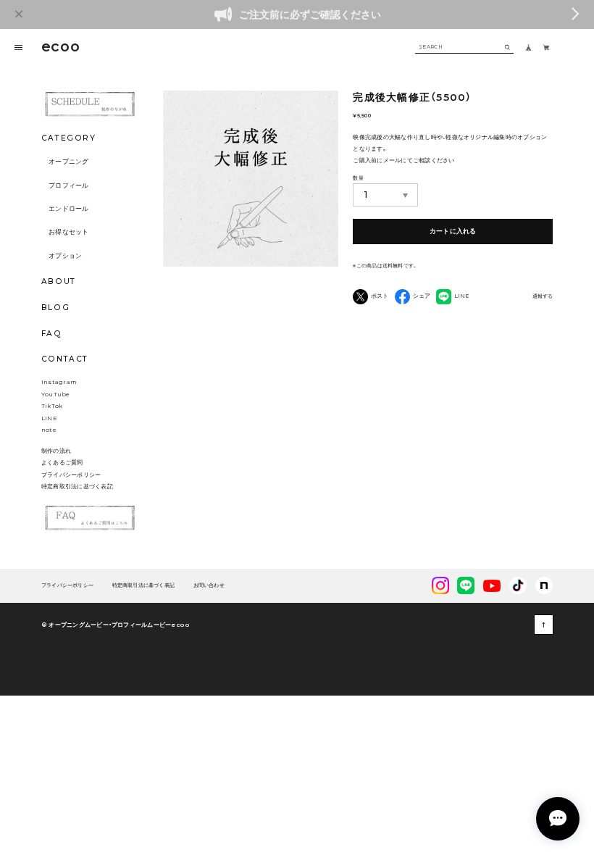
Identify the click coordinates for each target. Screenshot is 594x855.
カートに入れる (453, 231)
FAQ (51, 334)
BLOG (55, 307)
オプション (65, 255)
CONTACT (64, 359)
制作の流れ (56, 450)
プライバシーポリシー (71, 474)
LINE (49, 418)
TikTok (51, 405)
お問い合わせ (209, 585)
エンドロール (69, 208)
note (49, 429)
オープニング (69, 161)
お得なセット (69, 231)
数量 (358, 178)
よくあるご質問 (62, 462)
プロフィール (69, 185)
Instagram (59, 381)
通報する (542, 296)
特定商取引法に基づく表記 (77, 486)
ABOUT (58, 281)
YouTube (55, 394)
